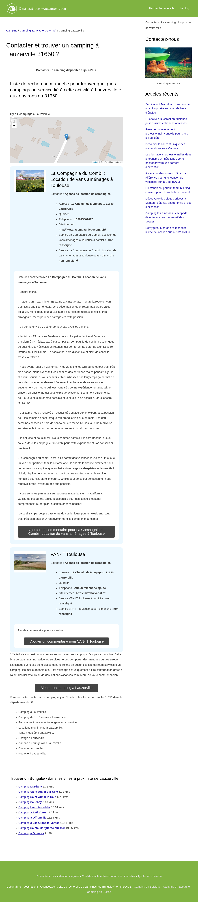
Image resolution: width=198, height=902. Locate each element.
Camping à (32, 812)
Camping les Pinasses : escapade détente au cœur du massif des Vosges (166, 217)
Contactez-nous (46, 876)
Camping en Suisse (99, 891)
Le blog (184, 8)
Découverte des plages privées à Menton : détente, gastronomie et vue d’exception (168, 203)
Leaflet (95, 162)
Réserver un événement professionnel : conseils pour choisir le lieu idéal (167, 133)
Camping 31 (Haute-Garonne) (38, 30)
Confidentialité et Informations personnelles (108, 876)
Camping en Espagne (176, 886)
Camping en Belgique (147, 886)
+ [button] (14, 121)
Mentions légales (68, 876)
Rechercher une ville (161, 8)
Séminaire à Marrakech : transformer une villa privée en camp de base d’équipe (168, 108)
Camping (11, 30)
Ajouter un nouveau (150, 876)
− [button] (14, 125)
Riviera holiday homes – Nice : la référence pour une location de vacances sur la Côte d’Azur (165, 177)
